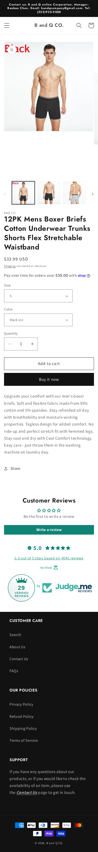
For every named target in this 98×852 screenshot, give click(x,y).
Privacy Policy (21, 704)
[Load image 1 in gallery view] (23, 192)
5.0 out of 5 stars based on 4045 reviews (49, 558)
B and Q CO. (54, 843)
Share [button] (15, 468)
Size (7, 285)
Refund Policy (22, 716)
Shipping (9, 266)
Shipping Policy (23, 728)
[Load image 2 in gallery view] (48, 192)
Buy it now (49, 379)
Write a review (49, 529)
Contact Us (19, 658)
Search (15, 634)
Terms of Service (24, 740)
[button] (7, 25)
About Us (17, 646)
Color (8, 309)
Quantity (11, 333)
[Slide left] (5, 194)
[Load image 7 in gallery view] (74, 192)
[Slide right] (93, 194)
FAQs (14, 670)
